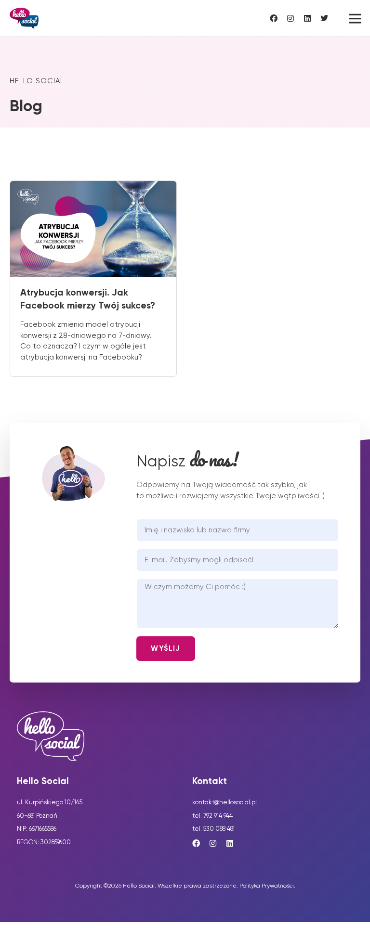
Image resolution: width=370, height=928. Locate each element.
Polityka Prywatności (266, 886)
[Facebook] (274, 18)
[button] (351, 18)
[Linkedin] (307, 18)
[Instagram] (290, 18)
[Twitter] (324, 18)
